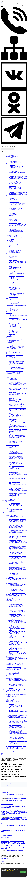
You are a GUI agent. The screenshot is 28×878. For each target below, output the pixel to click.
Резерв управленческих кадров (16, 453)
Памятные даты (12, 314)
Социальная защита (13, 219)
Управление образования (14, 387)
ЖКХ (10, 487)
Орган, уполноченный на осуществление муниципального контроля (16, 532)
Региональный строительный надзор (14, 620)
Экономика (8, 163)
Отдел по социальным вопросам (16, 430)
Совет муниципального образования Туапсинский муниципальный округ (14, 254)
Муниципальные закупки (9, 500)
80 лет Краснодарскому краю (15, 321)
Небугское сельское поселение (16, 363)
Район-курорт (12, 334)
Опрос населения (13, 379)
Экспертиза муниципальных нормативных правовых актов (16, 457)
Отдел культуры (12, 392)
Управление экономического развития (17, 383)
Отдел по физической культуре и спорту (18, 429)
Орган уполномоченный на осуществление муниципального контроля (16, 590)
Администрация (7, 376)
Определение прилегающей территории (18, 237)
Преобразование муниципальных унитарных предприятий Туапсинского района (16, 677)
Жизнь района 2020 (13, 332)
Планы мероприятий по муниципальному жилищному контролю (16, 576)
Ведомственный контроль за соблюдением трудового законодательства (15, 482)
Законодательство (13, 260)
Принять (23, 872)
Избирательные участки (14, 294)
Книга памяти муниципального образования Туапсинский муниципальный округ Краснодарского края (16, 355)
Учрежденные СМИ (13, 467)
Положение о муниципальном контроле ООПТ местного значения (18, 602)
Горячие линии (4, 853)
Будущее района (12, 329)
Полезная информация (11, 311)
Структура (8, 380)
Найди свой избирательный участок (17, 274)
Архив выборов (12, 271)
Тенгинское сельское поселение (16, 362)
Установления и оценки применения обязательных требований (17, 494)
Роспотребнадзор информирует (13, 352)
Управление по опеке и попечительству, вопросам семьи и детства (18, 389)
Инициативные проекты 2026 (16, 374)
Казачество (8, 298)
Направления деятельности (12, 445)
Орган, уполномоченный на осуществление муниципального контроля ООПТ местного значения (17, 609)
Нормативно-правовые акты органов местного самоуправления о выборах (17, 262)
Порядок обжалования (11, 744)
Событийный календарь (14, 210)
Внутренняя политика (14, 450)
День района (12, 330)
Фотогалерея (9, 313)
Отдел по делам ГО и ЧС (14, 424)
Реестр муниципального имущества (14, 662)
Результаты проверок (13, 462)
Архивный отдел (13, 451)
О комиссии (11, 282)
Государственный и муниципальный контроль (14, 512)
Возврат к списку (5, 788)
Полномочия (9, 443)
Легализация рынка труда (15, 188)
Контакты (11, 246)
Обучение (11, 272)
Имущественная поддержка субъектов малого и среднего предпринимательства (16, 669)
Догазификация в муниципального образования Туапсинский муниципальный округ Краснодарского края (16, 339)
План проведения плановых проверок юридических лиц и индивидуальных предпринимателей (17, 536)
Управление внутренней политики (17, 435)
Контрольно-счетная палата (12, 241)
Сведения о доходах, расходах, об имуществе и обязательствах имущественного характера (16, 731)
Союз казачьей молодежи (14, 302)
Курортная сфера (10, 195)
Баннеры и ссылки (13, 268)
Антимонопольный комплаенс (16, 461)
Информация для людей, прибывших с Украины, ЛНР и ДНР (15, 348)
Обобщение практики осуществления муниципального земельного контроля (18, 529)
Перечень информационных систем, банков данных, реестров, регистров (16, 746)
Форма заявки (12, 511)
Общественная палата (11, 247)
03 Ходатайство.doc (9, 785)
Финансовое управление (14, 382)
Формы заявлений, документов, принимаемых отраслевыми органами (17, 459)
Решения (11, 263)
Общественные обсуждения (12, 514)
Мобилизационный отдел (15, 432)
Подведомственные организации (16, 466)
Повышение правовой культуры (16, 273)
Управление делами (13, 416)
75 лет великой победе (14, 318)
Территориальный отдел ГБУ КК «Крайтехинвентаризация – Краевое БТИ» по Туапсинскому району (16, 658)
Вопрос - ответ (12, 674)
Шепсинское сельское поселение (16, 364)
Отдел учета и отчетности (15, 434)
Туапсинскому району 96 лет (15, 323)
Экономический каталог (14, 167)
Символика (11, 155)
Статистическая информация (15, 463)
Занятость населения (13, 220)
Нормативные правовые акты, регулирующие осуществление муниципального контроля (16, 526)
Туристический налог (14, 202)
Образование (12, 213)
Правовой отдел (12, 421)
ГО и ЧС (11, 447)
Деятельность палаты (14, 251)
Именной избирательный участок (16, 276)
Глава (7, 377)
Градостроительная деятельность (16, 448)
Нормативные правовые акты (15, 505)
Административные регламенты (16, 705)
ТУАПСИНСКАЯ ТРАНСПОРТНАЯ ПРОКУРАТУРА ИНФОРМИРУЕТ (14, 371)
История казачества (13, 300)
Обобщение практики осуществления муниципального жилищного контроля (18, 556)
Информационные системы (15, 464)
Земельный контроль (11, 515)
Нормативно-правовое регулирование (15, 508)
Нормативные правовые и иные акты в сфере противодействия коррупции (18, 722)
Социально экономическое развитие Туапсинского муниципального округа (18, 173)
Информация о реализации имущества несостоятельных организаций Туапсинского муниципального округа (18, 193)
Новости (11, 157)
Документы (11, 197)
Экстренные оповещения (14, 160)
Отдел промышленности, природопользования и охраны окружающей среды (16, 413)
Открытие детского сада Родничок (17, 327)
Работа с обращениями (14, 258)
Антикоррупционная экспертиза (16, 723)
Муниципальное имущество (9, 656)
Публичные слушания (11, 696)
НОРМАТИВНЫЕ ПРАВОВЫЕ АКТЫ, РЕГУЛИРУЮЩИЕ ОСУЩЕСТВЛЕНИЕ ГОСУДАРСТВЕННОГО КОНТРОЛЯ (18, 633)
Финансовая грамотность (14, 171)
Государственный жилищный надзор (14, 621)
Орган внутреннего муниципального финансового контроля (17, 385)
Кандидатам (11, 278)
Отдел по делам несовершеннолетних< (18, 393)
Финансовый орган (13, 446)
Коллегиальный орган (14, 673)
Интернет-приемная (13, 378)
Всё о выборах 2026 (13, 279)
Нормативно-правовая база (15, 242)
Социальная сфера (10, 211)
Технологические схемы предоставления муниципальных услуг (18, 714)
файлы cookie (10, 870)
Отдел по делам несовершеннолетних (17, 224)
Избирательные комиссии (15, 267)
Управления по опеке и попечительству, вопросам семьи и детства (18, 222)
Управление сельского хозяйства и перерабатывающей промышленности (17, 407)
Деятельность (12, 165)
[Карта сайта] (14, 33)
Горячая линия (9, 336)
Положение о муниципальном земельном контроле (16, 517)
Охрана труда (12, 499)
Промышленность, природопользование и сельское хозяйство (18, 491)
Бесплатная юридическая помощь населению (16, 306)
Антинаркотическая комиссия (16, 345)
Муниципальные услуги (14, 710)
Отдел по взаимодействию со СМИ (17, 422)
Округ (4, 151)
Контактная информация (14, 252)
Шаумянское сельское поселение (16, 368)
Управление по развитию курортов (17, 403)
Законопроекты (9, 700)
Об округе (8, 152)
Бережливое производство (15, 187)
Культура (11, 215)
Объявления (11, 248)
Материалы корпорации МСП (16, 672)
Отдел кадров (12, 420)
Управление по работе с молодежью (17, 390)
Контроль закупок (10, 501)
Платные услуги (12, 186)
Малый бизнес (12, 170)
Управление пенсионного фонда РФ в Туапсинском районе (17, 226)
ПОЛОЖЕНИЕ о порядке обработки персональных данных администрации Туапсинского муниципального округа (15, 750)
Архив (10, 510)
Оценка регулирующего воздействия (17, 454)
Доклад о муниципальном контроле (17, 543)
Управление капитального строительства (15, 400)
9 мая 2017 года (12, 325)
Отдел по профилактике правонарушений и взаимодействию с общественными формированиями (17, 426)
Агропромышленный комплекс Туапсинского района (16, 489)
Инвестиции (12, 189)
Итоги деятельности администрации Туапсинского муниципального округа (18, 175)
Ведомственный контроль (15, 506)
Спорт (10, 335)
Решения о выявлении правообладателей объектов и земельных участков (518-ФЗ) (15, 497)
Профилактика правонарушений (16, 346)
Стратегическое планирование (16, 166)
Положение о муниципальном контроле (18, 584)
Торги (7, 660)
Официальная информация (15, 161)
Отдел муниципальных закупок (16, 415)
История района (12, 154)
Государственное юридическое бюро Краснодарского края (17, 309)
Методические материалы (15, 504)
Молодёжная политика (14, 218)
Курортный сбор (12, 198)
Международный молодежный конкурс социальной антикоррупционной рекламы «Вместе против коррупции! (18, 719)
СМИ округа (9, 240)
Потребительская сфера (11, 235)
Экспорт (11, 191)
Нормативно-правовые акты (15, 670)
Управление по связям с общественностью (14, 418)
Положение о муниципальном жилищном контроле (16, 572)
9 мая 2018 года (12, 326)
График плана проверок (14, 503)
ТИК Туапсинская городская (12, 281)
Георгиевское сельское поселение (16, 367)
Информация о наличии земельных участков (16, 675)
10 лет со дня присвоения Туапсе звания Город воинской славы (18, 316)
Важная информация (13, 199)
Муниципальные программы (15, 177)
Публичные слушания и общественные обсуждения (15, 689)
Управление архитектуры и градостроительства (15, 395)
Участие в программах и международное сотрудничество (16, 469)
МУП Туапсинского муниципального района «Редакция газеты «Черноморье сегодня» (18, 680)
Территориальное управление (15, 441)
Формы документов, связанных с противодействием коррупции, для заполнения (17, 727)
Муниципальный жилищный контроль (15, 545)
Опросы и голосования (14, 200)
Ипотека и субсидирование (15, 168)
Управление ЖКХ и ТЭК (14, 401)
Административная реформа (12, 701)
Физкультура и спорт (13, 216)
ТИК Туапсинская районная (12, 256)
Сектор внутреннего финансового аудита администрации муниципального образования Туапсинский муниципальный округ (17, 438)
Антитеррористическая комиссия (16, 343)
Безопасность (9, 342)
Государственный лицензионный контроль (16, 638)
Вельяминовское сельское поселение (17, 366)
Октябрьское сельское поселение (16, 369)
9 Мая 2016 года (12, 324)
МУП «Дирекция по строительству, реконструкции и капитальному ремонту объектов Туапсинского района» (17, 686)
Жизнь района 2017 (13, 331)
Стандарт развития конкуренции (16, 184)
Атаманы (11, 299)
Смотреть (12, 783)
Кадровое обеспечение (14, 452)
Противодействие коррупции (13, 716)
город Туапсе (12, 357)
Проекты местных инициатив (13, 373)
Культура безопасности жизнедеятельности (16, 305)
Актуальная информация (12, 156)
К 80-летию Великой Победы (15, 162)
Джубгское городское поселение (16, 361)
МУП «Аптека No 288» (14, 683)
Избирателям (12, 277)
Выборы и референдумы (14, 269)
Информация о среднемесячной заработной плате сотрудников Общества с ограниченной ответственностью (16, 232)
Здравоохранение (13, 214)
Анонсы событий (13, 158)
